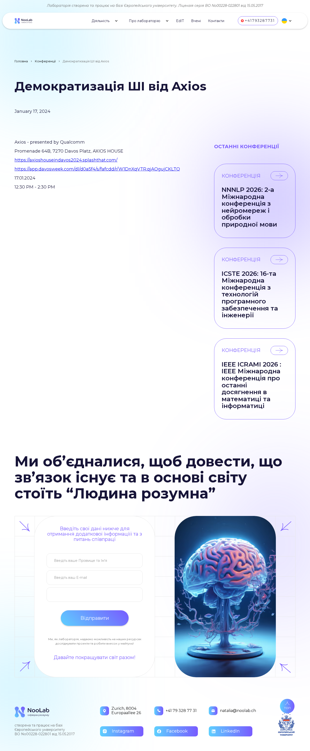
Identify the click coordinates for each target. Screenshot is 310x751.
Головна (21, 61)
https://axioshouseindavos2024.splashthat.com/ (66, 160)
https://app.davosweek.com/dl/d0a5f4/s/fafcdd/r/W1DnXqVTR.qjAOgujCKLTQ (97, 169)
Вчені (196, 21)
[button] (103, 20)
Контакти (216, 21)
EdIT (180, 21)
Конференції (45, 61)
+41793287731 (260, 20)
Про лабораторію (144, 21)
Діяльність (101, 21)
